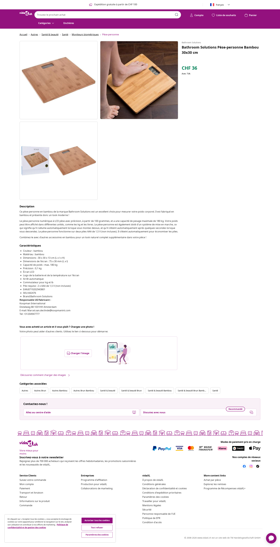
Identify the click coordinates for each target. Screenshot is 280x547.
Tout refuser (97, 527)
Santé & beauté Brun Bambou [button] (192, 390)
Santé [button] (215, 390)
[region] (60, 528)
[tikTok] (257, 466)
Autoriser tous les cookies (97, 520)
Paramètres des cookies (155, 496)
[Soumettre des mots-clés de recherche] (176, 14)
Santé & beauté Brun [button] (131, 390)
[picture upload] (117, 353)
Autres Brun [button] (40, 390)
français (220, 4)
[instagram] (251, 466)
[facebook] (244, 466)
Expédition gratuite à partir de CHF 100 (115, 4)
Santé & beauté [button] (107, 390)
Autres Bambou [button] (59, 390)
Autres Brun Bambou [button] (84, 390)
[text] (189, 68)
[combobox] (107, 14)
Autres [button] (25, 390)
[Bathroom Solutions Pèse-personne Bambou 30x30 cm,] (58, 80)
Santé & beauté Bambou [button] (160, 390)
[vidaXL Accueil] (26, 13)
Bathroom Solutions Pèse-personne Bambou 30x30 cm (220, 50)
